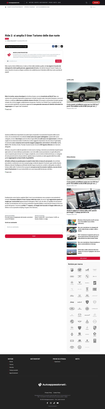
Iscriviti (58, 61)
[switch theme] (86, 2)
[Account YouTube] (57, 403)
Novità (36, 2)
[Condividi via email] (59, 46)
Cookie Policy (56, 392)
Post (34, 236)
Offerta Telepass (29, 7)
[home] (5, 7)
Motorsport (44, 2)
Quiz (59, 2)
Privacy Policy (48, 392)
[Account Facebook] (47, 403)
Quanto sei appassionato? (15, 7)
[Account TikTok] (54, 403)
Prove (51, 2)
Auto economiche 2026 (42, 7)
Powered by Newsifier (52, 406)
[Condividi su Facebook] (53, 46)
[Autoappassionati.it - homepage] (13, 2)
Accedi (96, 2)
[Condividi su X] (56, 46)
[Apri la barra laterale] (27, 2)
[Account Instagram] (51, 403)
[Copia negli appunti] (62, 46)
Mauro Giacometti (12, 40)
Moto (55, 2)
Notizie (31, 2)
